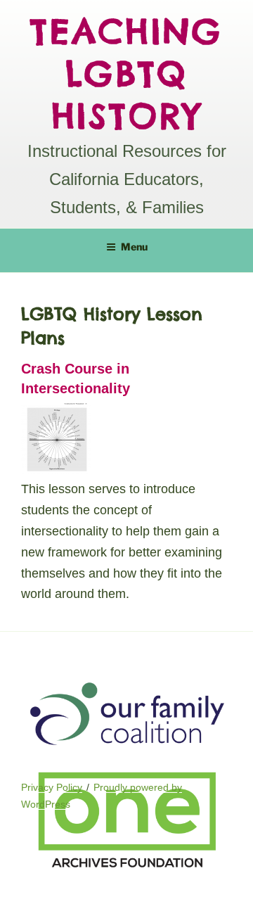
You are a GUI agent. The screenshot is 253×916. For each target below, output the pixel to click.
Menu (134, 247)
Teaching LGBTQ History (126, 73)
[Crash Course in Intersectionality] (56, 470)
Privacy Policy (51, 787)
